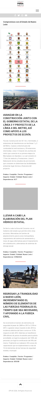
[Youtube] (26, 15)
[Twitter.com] (19, 15)
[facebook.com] (15, 15)
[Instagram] (22, 15)
